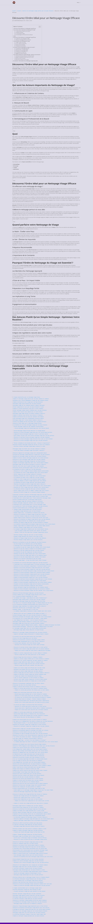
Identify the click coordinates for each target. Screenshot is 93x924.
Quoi (15, 36)
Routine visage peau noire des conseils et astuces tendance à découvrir (32, 672)
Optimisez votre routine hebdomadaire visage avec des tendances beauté (30, 400)
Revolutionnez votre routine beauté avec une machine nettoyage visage (30, 850)
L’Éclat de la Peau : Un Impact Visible (22, 49)
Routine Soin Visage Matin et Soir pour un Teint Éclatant (28, 799)
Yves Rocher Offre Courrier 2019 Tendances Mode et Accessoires (28, 755)
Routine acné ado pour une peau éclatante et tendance (26, 776)
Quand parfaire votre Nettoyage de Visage (22, 41)
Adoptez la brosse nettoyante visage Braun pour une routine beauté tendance (33, 582)
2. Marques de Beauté (19, 32)
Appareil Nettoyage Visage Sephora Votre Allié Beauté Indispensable (31, 820)
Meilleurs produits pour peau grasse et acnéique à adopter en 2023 (29, 828)
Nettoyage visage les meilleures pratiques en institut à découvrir (29, 464)
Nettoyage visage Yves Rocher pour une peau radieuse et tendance (29, 448)
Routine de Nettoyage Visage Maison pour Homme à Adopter (28, 791)
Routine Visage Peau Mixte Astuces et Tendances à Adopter (28, 657)
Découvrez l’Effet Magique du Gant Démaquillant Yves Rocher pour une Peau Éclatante (34, 745)
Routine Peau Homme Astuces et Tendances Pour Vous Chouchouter (29, 713)
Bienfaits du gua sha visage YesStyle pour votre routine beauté (29, 553)
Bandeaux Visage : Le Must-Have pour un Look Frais (25, 609)
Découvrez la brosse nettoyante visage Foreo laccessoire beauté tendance (32, 572)
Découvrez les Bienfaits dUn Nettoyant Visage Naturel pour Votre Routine (31, 907)
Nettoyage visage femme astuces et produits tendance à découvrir (29, 413)
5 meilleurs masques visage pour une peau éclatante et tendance (29, 515)
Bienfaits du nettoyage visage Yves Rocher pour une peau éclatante (29, 456)
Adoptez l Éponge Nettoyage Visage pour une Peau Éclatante (27, 834)
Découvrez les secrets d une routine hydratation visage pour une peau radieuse (32, 735)
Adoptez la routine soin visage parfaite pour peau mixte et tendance (31, 803)
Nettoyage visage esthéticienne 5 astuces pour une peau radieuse (29, 599)
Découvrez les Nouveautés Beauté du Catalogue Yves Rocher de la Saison (30, 730)
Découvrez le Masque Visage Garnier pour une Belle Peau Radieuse (30, 538)
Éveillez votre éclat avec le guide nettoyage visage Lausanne (28, 466)
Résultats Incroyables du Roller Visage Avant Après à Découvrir (29, 484)
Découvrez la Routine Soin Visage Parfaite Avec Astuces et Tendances (30, 794)
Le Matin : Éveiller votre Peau (21, 42)
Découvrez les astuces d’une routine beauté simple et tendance (28, 845)
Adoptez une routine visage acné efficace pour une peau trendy (29, 667)
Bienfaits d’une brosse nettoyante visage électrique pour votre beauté (31, 567)
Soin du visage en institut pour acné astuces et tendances (27, 760)
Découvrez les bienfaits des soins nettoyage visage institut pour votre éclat (33, 856)
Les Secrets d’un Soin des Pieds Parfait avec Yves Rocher (27, 636)
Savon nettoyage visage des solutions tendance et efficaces (28, 501)
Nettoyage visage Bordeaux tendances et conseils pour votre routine (30, 621)
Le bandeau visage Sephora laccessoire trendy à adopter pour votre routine (32, 611)
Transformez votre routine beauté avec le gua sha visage (28, 545)
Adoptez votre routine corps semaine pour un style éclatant (28, 411)
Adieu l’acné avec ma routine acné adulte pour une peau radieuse (29, 767)
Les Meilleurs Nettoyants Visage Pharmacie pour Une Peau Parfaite (29, 878)
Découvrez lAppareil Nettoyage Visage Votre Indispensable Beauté (29, 815)
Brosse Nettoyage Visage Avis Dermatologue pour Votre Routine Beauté (32, 428)
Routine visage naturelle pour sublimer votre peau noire (29, 665)
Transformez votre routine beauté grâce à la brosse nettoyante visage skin (32, 564)
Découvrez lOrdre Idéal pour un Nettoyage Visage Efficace (27, 423)
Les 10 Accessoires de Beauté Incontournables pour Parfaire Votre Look (30, 604)
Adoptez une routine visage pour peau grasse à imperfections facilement (32, 650)
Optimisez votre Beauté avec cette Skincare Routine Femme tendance (29, 744)
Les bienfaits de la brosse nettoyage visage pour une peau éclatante (30, 424)
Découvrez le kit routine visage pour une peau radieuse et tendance (31, 660)
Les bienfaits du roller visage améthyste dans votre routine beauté (31, 472)
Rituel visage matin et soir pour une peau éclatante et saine (28, 406)
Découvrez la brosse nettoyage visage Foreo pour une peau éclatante (31, 440)
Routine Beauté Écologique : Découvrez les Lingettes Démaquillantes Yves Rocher (33, 626)
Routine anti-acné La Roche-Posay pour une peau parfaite (27, 773)
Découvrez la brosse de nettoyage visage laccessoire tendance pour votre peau (32, 883)
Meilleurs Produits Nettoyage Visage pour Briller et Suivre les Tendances (31, 444)
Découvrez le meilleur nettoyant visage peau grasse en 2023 (28, 841)
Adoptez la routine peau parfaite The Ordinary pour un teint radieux (32, 689)
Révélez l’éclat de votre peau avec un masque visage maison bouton (31, 532)
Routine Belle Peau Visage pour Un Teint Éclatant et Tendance (28, 807)
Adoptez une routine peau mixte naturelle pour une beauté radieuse (31, 709)
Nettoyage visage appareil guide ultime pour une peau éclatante (29, 895)
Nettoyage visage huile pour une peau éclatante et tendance (28, 866)
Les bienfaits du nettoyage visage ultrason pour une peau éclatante (30, 901)
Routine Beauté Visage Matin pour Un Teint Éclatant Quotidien (28, 859)
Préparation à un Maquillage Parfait (22, 50)
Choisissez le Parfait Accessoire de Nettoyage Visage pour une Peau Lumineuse (32, 494)
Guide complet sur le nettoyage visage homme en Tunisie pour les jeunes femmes (33, 790)
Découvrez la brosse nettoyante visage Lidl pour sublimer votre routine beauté (33, 590)
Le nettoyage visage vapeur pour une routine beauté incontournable (29, 628)
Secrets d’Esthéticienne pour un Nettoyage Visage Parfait (27, 499)
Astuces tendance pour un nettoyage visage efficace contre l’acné (29, 594)
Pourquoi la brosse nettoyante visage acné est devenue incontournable (31, 583)
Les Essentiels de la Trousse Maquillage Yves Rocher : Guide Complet (30, 618)
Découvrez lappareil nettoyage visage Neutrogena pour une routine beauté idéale (34, 818)
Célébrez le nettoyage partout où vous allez (23, 39)
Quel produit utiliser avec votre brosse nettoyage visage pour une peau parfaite (34, 435)
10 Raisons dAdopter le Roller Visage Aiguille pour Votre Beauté (30, 480)
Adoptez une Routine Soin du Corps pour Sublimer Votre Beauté (28, 416)
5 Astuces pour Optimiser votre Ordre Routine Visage (27, 643)
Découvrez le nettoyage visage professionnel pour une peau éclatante (30, 632)
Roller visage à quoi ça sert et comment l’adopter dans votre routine (31, 490)
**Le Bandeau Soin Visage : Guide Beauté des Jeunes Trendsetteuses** (30, 597)
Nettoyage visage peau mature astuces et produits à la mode (28, 897)
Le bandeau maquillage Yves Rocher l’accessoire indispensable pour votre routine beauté (36, 741)
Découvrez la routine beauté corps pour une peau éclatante (27, 731)
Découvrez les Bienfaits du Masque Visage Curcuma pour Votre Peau (30, 514)
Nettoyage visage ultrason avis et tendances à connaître (28, 903)
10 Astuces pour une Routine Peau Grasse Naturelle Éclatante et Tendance (33, 697)
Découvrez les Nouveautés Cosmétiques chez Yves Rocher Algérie (28, 683)
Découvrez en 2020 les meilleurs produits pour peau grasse (27, 822)
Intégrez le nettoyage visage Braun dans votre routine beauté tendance (30, 462)
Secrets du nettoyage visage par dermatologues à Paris (27, 873)
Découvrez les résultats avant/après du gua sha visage (27, 558)
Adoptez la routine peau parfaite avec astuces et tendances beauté (30, 688)
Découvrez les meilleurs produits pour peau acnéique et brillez (29, 757)
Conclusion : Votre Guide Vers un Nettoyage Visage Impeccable (26, 60)
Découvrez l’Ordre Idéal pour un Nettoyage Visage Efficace (25, 28)
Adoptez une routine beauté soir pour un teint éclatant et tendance (30, 719)
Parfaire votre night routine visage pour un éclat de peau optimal (30, 679)
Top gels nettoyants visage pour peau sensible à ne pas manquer (29, 891)
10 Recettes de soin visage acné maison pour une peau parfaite (28, 754)
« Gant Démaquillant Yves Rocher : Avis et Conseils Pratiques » (29, 620)
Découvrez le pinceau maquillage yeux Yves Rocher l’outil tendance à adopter (32, 765)
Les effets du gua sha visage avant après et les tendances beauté (30, 555)
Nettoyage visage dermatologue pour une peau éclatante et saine (29, 869)
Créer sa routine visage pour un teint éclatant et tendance (28, 677)
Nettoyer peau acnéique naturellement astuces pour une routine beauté (30, 750)
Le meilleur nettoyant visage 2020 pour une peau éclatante (27, 898)
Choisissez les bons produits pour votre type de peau (25, 55)
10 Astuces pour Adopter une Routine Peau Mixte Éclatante (28, 704)
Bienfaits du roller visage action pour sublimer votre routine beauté (31, 487)
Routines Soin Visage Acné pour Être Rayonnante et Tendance (28, 795)
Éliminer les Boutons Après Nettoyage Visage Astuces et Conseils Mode (30, 496)
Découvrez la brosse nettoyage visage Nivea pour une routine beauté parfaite (33, 432)
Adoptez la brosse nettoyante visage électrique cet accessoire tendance (32, 588)
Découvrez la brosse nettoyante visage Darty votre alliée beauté (30, 575)
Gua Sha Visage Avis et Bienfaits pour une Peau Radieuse (28, 543)
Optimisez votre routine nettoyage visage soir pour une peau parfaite (31, 862)
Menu (78, 2)
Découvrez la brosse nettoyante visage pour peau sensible (28, 585)
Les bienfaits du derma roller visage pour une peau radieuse (29, 477)
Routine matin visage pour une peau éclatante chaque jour (27, 728)
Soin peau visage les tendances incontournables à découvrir (28, 738)
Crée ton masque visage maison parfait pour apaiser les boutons (30, 530)
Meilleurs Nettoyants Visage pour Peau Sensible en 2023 (27, 889)
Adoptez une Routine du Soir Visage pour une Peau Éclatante (28, 402)
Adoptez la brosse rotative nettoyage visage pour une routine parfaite (30, 457)
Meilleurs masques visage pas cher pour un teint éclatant (28, 534)
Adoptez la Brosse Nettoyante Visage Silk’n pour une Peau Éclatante (31, 577)
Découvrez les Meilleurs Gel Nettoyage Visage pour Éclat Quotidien (29, 809)
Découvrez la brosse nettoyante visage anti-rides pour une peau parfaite (32, 569)
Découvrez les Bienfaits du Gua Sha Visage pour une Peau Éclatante (29, 542)
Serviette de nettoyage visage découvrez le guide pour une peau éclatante (31, 454)
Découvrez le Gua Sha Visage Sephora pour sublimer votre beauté (29, 556)
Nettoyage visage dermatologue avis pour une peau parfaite (28, 874)
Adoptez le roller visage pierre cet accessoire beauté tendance (29, 479)
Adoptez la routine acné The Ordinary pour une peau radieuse (28, 780)
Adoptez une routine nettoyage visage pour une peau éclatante (28, 860)
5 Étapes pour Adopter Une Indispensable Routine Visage (27, 676)
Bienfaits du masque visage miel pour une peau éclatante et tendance (31, 522)
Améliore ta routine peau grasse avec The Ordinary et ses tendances (31, 695)
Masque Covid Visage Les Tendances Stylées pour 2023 (26, 768)
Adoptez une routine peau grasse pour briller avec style (28, 692)
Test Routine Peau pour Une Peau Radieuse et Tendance (27, 717)
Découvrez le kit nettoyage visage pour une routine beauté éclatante (30, 910)
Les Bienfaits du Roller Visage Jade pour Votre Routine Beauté (29, 482)
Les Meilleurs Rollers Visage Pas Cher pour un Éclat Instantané (29, 488)
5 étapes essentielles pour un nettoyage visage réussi (26, 397)
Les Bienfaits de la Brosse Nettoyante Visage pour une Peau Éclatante (30, 562)
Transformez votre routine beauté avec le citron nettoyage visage (29, 504)
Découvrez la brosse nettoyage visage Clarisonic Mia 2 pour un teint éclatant (33, 438)
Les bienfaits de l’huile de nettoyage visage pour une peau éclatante (30, 506)
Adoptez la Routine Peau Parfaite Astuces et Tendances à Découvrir (29, 686)
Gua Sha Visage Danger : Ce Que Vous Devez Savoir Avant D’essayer (30, 560)
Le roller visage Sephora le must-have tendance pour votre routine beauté (32, 485)
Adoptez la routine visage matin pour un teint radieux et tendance (30, 653)
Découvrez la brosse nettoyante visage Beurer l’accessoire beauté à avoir (32, 566)
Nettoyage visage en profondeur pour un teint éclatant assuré (28, 836)
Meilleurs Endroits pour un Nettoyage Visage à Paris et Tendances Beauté (31, 877)
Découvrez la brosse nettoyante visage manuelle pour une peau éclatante (32, 574)
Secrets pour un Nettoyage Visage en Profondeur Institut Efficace (30, 837)
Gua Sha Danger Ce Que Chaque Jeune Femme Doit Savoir (26, 772)
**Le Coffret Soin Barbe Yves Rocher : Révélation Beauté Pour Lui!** (30, 736)
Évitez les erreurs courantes (20, 58)
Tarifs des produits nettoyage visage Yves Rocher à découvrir (29, 450)
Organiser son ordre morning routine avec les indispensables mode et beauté (32, 813)
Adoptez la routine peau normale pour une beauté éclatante (28, 712)
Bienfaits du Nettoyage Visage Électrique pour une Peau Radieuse (29, 846)
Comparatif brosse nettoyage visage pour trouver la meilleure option (31, 433)
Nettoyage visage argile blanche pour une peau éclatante (27, 403)
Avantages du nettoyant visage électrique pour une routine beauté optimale (31, 909)
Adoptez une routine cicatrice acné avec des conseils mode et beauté (30, 770)
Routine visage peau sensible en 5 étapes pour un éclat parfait (29, 680)
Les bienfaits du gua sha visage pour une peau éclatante (28, 552)
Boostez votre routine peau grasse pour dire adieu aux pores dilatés (32, 702)
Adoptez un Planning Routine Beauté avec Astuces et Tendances (28, 851)
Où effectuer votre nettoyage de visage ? (23, 38)
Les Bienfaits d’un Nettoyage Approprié (22, 48)
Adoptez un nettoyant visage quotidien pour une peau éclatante (28, 915)
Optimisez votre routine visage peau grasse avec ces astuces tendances (31, 648)
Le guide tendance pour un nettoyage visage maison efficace (28, 880)
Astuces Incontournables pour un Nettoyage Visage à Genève (27, 507)
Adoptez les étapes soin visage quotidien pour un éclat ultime (28, 810)
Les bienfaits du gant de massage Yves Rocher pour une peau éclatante (30, 733)
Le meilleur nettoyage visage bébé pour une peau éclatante (27, 824)
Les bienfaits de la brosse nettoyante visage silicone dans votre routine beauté (34, 570)
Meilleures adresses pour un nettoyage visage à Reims (26, 607)
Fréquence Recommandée (20, 44)
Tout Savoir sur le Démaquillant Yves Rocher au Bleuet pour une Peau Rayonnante (33, 721)
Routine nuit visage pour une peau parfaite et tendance (27, 786)
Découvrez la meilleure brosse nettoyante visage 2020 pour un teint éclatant (33, 579)
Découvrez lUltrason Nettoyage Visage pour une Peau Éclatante (28, 593)
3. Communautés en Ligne (20, 33)
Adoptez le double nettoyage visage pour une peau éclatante (28, 830)
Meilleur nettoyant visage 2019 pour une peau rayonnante (27, 893)
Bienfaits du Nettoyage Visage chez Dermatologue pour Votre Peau (29, 601)
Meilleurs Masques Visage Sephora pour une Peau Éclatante (28, 539)
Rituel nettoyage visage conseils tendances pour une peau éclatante (30, 410)
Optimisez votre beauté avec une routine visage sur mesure (28, 669)
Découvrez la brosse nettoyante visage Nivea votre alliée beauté (30, 580)
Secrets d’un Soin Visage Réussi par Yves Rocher (25, 638)
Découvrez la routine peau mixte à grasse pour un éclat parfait (30, 706)
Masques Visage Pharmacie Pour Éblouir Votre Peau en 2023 (28, 536)
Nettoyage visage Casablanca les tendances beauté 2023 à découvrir (29, 606)
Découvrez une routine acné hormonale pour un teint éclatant (28, 778)
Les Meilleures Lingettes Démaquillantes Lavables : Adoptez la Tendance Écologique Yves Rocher (36, 624)
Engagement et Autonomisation (21, 53)
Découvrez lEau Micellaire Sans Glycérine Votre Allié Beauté (28, 882)
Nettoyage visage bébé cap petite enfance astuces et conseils (29, 826)
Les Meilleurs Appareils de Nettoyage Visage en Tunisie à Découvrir (31, 817)
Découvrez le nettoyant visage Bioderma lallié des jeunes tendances (30, 900)
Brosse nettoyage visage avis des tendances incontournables (28, 426)
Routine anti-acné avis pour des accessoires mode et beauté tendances (30, 783)
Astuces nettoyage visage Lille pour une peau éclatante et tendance (30, 615)
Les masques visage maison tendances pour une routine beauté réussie (31, 529)
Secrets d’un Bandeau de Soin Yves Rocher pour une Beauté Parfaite (29, 421)
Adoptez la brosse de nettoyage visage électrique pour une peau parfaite (32, 885)
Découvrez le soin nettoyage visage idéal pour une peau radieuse (29, 459)
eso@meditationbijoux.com (19, 20)
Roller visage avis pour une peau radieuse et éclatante (27, 474)
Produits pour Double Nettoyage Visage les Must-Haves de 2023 (29, 832)
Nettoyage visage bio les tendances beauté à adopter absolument (29, 405)
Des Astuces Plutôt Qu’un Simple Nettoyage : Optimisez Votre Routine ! (27, 54)
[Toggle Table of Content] (39, 27)
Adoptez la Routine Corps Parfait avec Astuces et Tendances (28, 415)
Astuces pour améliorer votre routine (22, 59)
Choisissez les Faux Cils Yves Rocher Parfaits (24, 685)
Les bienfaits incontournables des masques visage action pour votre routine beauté (34, 524)
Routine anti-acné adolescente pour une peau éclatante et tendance (29, 763)
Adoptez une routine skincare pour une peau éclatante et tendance (29, 747)
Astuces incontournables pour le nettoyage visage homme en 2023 (29, 788)
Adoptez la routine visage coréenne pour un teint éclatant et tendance (31, 658)
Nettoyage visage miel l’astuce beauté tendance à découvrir (28, 420)
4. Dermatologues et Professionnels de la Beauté (24, 34)
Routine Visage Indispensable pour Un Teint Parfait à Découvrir (29, 641)
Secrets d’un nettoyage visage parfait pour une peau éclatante (37, 10)
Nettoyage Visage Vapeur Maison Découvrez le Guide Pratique (28, 629)
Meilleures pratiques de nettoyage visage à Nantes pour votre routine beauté (32, 616)
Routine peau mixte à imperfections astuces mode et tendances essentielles (33, 708)
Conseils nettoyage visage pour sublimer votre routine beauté (28, 502)
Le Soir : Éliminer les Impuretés (21, 43)
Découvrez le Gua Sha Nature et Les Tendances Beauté (26, 781)
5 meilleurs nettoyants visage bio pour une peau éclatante (27, 868)
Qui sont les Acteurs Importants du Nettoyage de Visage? (24, 29)
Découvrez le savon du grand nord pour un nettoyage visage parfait (30, 839)
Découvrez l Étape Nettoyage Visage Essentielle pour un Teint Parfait (30, 906)
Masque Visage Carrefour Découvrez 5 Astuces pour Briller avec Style (31, 517)
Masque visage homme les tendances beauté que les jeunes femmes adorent (32, 525)
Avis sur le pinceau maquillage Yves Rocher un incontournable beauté (30, 758)
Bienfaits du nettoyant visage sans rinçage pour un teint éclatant (29, 724)
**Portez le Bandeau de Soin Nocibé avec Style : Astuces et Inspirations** (31, 443)
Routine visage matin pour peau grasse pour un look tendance (30, 654)
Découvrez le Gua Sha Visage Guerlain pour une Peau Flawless (29, 550)
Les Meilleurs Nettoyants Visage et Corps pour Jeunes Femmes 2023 (29, 914)
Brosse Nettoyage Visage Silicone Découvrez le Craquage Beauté (29, 430)
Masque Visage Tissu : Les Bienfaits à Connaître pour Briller (29, 512)
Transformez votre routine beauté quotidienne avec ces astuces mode (30, 848)
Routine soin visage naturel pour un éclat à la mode (27, 797)
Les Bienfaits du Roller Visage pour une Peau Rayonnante (27, 469)
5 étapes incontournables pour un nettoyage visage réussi (27, 887)
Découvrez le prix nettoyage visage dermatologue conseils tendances (31, 871)
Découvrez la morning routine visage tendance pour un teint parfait (31, 647)
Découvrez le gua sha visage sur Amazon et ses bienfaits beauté (29, 548)
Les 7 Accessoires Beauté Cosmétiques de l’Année (25, 596)
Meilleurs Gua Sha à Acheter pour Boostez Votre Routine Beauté (28, 775)
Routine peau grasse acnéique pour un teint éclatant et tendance (31, 694)
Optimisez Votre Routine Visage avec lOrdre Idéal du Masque (29, 644)
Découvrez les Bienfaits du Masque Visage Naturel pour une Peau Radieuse (32, 519)
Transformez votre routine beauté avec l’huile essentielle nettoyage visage (32, 497)
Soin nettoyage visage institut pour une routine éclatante (28, 855)
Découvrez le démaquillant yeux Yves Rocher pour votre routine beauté (30, 752)
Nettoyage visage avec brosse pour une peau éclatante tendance (28, 623)
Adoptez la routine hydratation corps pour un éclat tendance (28, 408)
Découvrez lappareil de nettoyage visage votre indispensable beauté (30, 452)
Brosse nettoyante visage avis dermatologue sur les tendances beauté (31, 587)
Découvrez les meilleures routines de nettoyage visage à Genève (29, 639)
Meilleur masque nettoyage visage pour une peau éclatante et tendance (30, 812)
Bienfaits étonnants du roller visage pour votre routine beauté (29, 475)
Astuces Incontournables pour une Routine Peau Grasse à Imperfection (32, 700)
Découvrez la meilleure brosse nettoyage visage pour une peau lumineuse (32, 437)
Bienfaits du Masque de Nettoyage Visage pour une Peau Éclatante (29, 461)
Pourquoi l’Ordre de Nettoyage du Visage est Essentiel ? (24, 47)
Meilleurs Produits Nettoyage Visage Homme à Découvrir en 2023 (29, 446)
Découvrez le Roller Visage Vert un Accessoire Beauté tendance (29, 492)
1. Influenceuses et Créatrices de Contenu (23, 31)
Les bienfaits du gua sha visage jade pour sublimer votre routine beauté (32, 547)
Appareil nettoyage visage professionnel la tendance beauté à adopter (31, 634)
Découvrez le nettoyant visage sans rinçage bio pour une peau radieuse (31, 726)
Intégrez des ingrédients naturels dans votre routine (25, 57)
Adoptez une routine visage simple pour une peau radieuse (28, 671)
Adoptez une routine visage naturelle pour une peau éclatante (29, 663)
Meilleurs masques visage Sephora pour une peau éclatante (28, 527)
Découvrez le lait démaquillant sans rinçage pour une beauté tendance (30, 864)
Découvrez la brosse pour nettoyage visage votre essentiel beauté (29, 785)
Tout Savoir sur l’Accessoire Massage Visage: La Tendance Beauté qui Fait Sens (32, 602)
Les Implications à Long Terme (21, 52)
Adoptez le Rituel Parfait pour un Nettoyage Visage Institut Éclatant (30, 853)
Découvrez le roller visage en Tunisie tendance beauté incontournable (31, 470)
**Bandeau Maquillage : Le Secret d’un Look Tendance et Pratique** (29, 740)
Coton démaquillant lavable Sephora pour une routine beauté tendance (30, 749)
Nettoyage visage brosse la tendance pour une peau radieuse (28, 805)
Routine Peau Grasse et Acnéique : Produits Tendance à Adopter (30, 699)
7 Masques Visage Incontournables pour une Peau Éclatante (27, 509)
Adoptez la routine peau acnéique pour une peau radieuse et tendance (31, 715)
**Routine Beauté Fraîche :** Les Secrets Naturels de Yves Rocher (29, 722)
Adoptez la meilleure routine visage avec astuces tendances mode (30, 674)
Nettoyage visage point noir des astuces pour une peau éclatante (29, 912)
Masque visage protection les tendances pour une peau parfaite (29, 520)
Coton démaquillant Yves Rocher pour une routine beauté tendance (29, 762)
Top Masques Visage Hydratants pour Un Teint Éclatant (27, 511)
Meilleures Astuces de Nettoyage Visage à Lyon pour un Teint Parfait (30, 467)
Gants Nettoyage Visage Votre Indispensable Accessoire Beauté (28, 418)
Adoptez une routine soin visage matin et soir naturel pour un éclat (32, 800)
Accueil (14, 10)
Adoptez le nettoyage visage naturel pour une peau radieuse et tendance (31, 398)
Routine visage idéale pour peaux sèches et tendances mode (28, 662)
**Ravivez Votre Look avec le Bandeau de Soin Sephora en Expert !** (30, 613)
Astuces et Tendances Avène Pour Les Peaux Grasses (25, 843)
